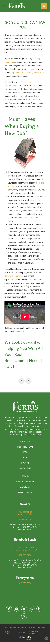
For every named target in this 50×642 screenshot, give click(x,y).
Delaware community (13, 276)
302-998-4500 (25, 519)
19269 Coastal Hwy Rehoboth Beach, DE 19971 (25, 548)
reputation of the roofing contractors (28, 72)
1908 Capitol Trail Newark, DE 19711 (25, 513)
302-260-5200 (25, 555)
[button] (4, 6)
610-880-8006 (25, 583)
